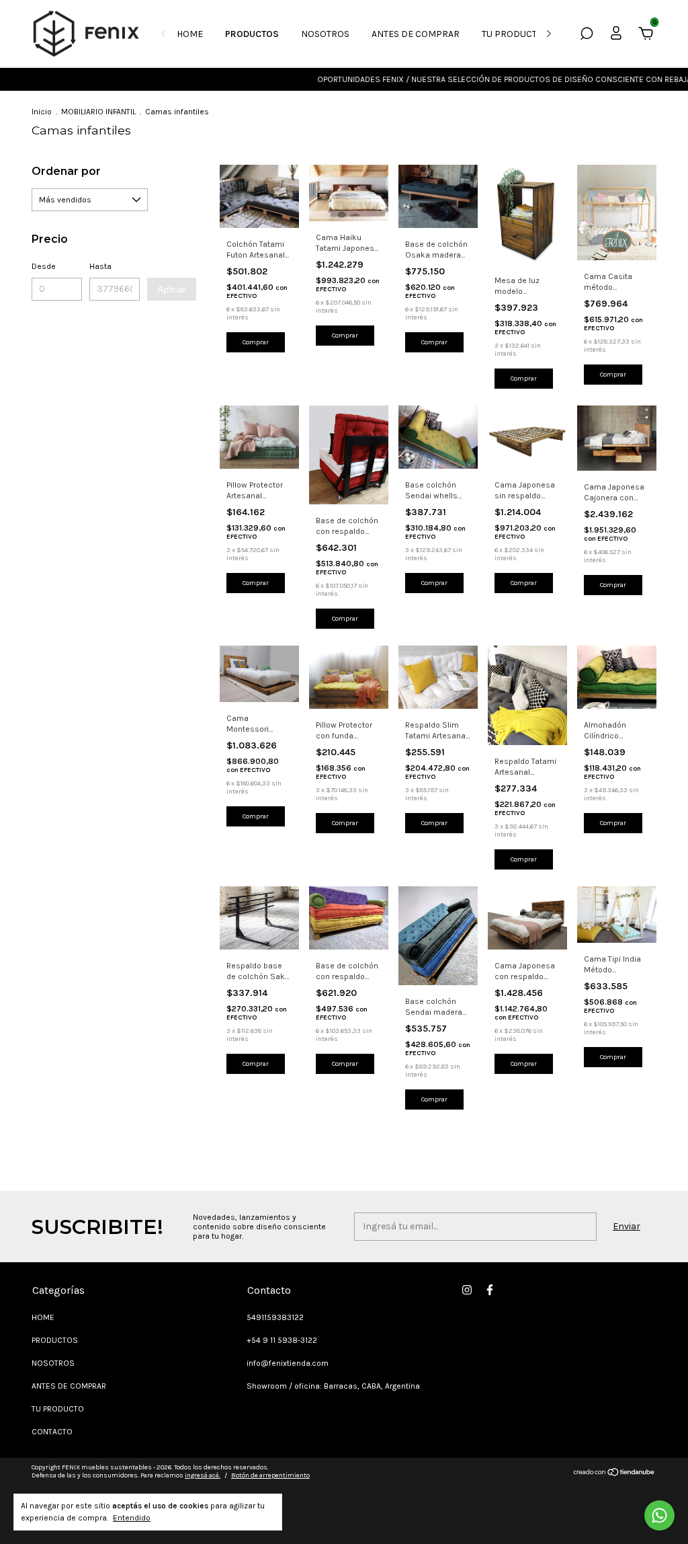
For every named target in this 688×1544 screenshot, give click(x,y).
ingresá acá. (202, 1475)
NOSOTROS (325, 34)
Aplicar (171, 289)
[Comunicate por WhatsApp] (659, 1515)
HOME (190, 34)
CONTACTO (52, 1431)
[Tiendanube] (614, 1473)
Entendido (131, 1517)
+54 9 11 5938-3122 (282, 1340)
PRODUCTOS (252, 34)
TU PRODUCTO (513, 34)
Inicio (42, 111)
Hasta (100, 266)
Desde (44, 266)
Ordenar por (66, 171)
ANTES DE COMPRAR (416, 34)
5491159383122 (275, 1317)
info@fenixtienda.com (288, 1363)
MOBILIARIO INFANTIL (98, 111)
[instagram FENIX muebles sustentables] (467, 1289)
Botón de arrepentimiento (270, 1475)
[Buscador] (586, 35)
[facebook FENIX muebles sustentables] (489, 1289)
